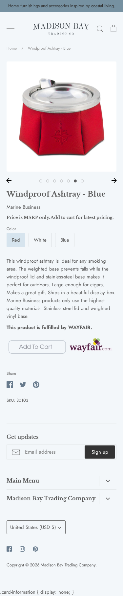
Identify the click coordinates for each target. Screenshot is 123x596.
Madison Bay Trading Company (68, 565)
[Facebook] (9, 549)
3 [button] (54, 180)
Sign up (100, 452)
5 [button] (68, 180)
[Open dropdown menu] (107, 481)
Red (16, 240)
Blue (64, 240)
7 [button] (82, 180)
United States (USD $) (33, 527)
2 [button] (47, 180)
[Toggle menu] (10, 29)
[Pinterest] (35, 549)
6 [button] (75, 180)
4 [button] (61, 180)
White (40, 240)
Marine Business (23, 207)
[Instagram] (22, 549)
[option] (61, 116)
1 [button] (40, 180)
